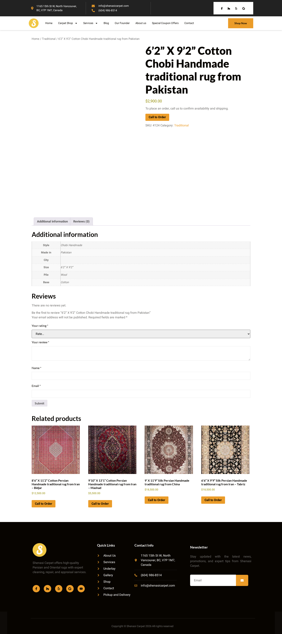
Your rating (40, 325)
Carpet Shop (65, 23)
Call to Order (157, 117)
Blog (106, 23)
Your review (40, 342)
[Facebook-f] (36, 588)
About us (140, 23)
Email (36, 386)
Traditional (49, 39)
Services (88, 23)
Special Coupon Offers (165, 23)
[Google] (69, 588)
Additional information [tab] (52, 221)
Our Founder (122, 23)
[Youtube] (81, 588)
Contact (189, 23)
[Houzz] (47, 588)
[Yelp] (58, 588)
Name (36, 368)
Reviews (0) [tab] (81, 221)
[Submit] (242, 580)
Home (48, 23)
